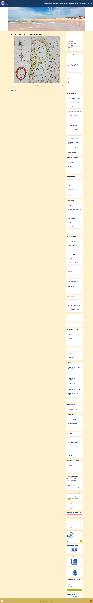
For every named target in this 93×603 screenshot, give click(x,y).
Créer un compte (69, 588)
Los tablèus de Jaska (85, 3)
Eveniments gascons (74, 508)
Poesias (69, 267)
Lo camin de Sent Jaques (73, 399)
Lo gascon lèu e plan (72, 106)
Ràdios (69, 451)
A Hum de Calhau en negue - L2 (74, 116)
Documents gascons (72, 189)
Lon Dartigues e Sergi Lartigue (74, 209)
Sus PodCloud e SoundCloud (74, 301)
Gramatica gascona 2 (72, 125)
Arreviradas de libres (72, 245)
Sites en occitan (71, 465)
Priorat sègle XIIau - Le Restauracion (73, 394)
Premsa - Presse (71, 438)
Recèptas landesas (72, 181)
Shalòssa (70, 290)
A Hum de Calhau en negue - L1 (74, 111)
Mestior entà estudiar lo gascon (73, 143)
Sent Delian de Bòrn (72, 74)
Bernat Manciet (71, 205)
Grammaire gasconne (74, 527)
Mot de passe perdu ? (74, 588)
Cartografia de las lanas (73, 324)
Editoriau (70, 455)
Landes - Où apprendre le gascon (73, 59)
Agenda (61, 3)
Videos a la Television (72, 446)
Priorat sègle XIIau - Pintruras (74, 389)
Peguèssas (69, 49)
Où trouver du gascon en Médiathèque (73, 87)
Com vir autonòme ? (72, 357)
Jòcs (69, 185)
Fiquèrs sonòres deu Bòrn (73, 309)
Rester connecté (70, 586)
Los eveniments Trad (72, 423)
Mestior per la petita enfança (74, 147)
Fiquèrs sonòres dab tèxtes (74, 305)
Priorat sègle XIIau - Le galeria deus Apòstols (74, 384)
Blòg (64, 3)
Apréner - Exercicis (70, 41)
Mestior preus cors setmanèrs (74, 138)
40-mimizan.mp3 (74, 499)
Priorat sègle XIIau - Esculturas (72, 379)
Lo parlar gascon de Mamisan (74, 98)
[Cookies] (2, 601)
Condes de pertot (71, 249)
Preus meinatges (70, 47)
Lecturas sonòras (56, 3)
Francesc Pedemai (72, 226)
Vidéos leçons (71, 133)
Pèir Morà (70, 222)
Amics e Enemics (70, 37)
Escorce (69, 78)
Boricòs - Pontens (72, 82)
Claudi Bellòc (70, 231)
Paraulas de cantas (72, 419)
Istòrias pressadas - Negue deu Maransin (73, 282)
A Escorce (70, 342)
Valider (74, 590)
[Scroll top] (91, 601)
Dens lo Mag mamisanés (73, 442)
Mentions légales (43, 601)
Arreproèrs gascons (72, 254)
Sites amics (70, 469)
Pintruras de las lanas (72, 409)
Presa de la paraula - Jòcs (72, 43)
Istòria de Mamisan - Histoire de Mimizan (74, 373)
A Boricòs (70, 334)
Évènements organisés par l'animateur (74, 506)
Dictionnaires (70, 162)
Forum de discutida (72, 3)
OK (81, 541)
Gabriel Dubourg (71, 218)
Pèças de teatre (70, 45)
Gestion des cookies (49, 601)
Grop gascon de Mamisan (73, 69)
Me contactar (78, 3)
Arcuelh (45, 3)
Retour (37, 85)
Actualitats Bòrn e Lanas (71, 39)
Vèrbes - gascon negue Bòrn (74, 129)
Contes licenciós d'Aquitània (74, 262)
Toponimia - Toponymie (73, 319)
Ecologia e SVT (71, 353)
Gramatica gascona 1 (72, 121)
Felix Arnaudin (71, 214)
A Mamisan (70, 338)
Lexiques (70, 166)
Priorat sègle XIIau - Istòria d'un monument (74, 368)
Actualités (49, 3)
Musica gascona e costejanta (74, 428)
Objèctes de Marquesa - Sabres (73, 194)
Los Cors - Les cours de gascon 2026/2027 (73, 65)
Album (67, 3)
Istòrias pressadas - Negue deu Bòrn (73, 276)
